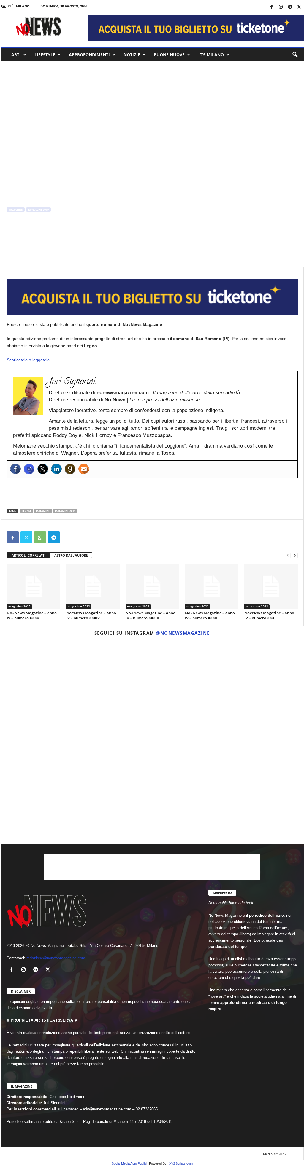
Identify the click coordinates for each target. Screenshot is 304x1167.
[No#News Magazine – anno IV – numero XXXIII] (152, 586)
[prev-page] (288, 555)
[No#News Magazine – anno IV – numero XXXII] (211, 586)
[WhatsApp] (40, 537)
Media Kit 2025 (274, 1154)
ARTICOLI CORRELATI (28, 555)
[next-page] (295, 555)
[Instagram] (280, 7)
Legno (26, 511)
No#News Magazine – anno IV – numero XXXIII (150, 615)
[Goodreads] (70, 469)
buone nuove (169, 54)
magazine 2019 (38, 209)
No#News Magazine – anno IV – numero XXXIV (91, 615)
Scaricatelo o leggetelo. (29, 360)
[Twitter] (42, 469)
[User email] (83, 469)
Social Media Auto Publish (130, 1163)
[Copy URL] (67, 537)
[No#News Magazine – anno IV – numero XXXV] (33, 586)
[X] (299, 7)
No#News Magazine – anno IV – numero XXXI (269, 615)
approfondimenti (89, 54)
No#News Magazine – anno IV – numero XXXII (210, 615)
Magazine (43, 511)
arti (16, 54)
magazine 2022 (19, 606)
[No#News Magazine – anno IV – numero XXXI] (271, 586)
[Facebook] (271, 7)
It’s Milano (211, 54)
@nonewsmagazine (183, 633)
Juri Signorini (20, 234)
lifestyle (44, 54)
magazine (16, 209)
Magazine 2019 (65, 511)
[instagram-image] (50, 689)
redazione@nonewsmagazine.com (55, 958)
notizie (132, 54)
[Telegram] (290, 7)
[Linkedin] (56, 469)
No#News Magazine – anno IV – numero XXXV (32, 615)
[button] (294, 54)
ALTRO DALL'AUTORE (71, 555)
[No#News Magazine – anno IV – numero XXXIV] (93, 586)
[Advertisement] (152, 493)
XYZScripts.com (181, 1163)
